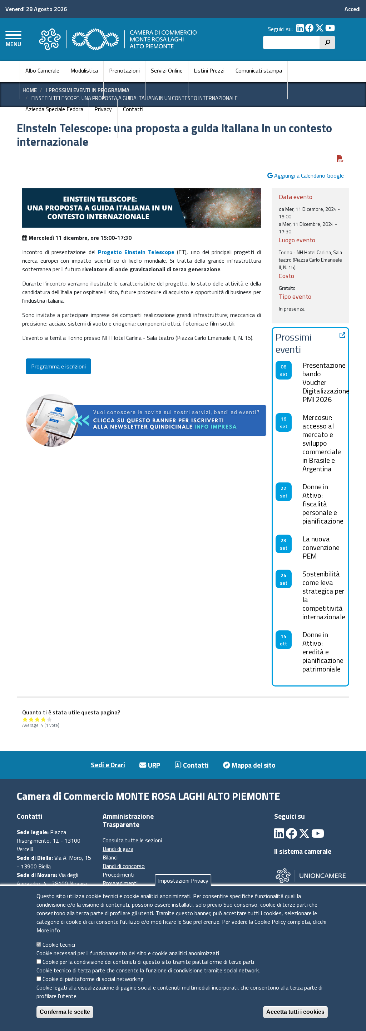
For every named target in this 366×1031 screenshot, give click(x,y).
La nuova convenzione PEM (321, 547)
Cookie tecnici (59, 944)
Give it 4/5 (43, 719)
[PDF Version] (340, 158)
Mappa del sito (254, 765)
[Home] (116, 39)
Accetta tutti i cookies (295, 1012)
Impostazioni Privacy (183, 880)
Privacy (103, 109)
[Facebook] (309, 29)
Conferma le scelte (65, 1012)
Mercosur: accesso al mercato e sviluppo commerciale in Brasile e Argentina (321, 443)
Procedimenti (118, 874)
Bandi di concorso (124, 866)
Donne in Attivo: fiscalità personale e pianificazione (322, 503)
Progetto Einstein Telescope (136, 252)
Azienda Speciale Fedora (54, 109)
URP (154, 765)
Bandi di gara (118, 848)
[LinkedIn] (300, 29)
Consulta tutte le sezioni (132, 840)
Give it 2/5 (31, 719)
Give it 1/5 (25, 719)
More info (48, 930)
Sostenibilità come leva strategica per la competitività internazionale (323, 595)
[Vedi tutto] (342, 335)
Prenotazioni (124, 70)
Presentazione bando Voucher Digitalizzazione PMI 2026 (326, 382)
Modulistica (84, 70)
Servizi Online (167, 70)
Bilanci (110, 857)
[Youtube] (330, 29)
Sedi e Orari (108, 764)
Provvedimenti (120, 883)
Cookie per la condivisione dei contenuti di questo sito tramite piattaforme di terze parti (148, 961)
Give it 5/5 (49, 719)
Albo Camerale (42, 70)
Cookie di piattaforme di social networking (93, 979)
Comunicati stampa (259, 70)
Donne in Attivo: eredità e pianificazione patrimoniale (322, 651)
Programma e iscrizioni (58, 366)
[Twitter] (319, 29)
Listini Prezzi (209, 70)
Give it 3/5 (37, 719)
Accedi (353, 9)
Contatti (133, 109)
